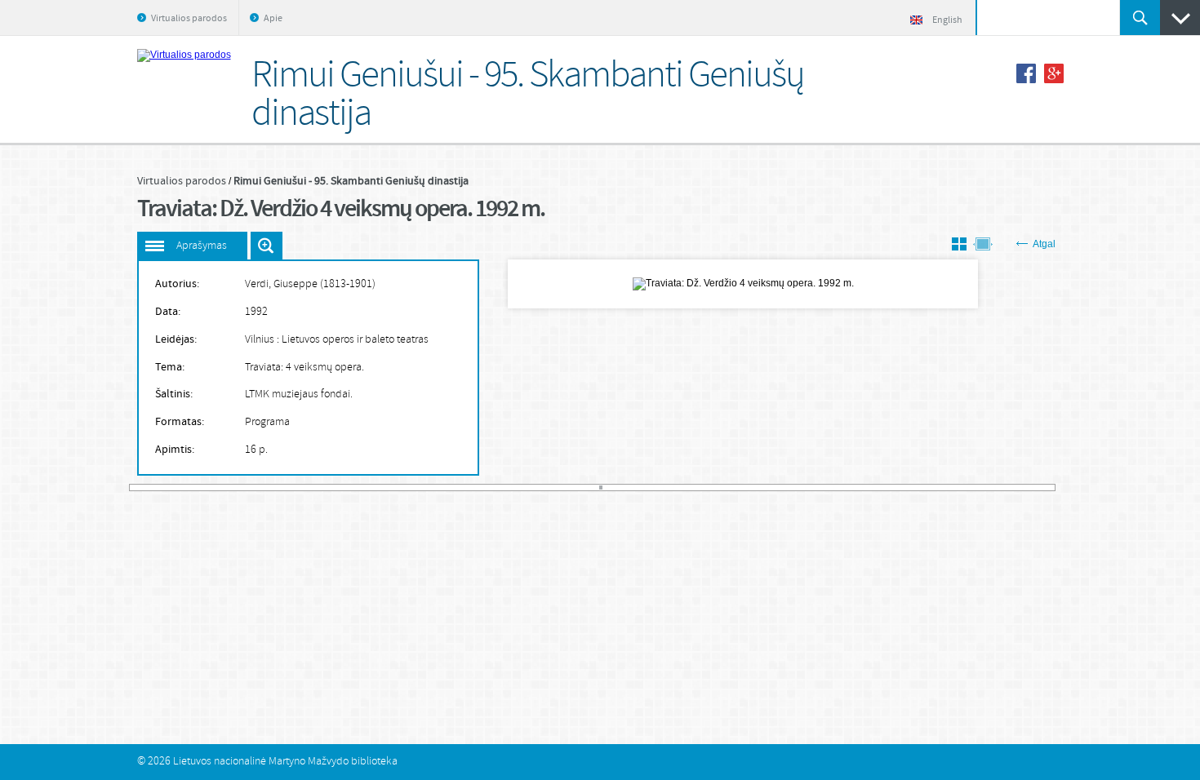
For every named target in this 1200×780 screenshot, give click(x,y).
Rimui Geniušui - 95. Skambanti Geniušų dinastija (351, 181)
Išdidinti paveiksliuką (266, 245)
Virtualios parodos (189, 18)
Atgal (1044, 244)
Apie (273, 18)
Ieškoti (1140, 17)
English (947, 20)
